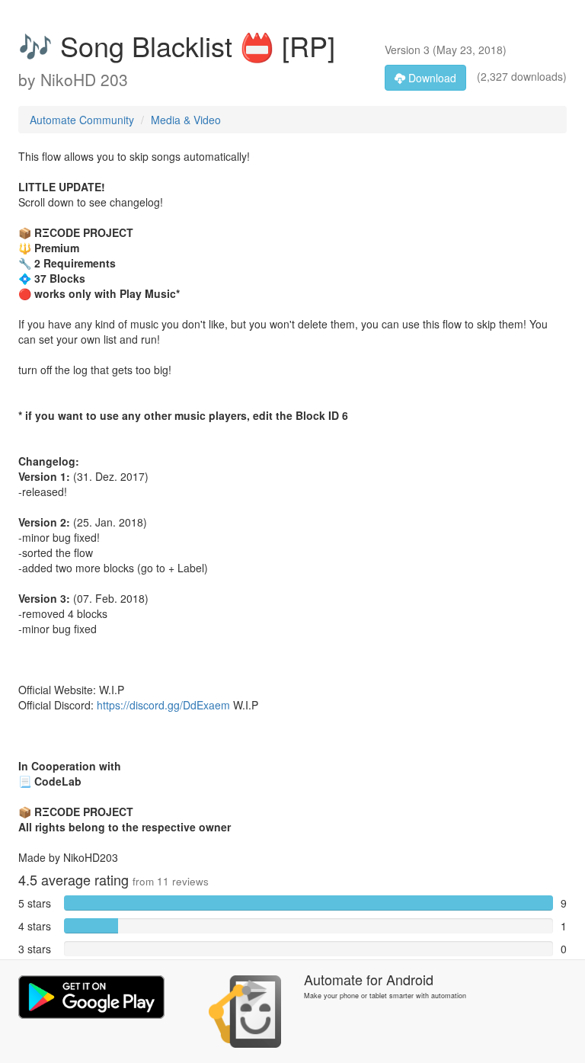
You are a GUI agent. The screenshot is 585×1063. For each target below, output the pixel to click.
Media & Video (186, 119)
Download (430, 77)
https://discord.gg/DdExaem (163, 704)
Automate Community (82, 119)
